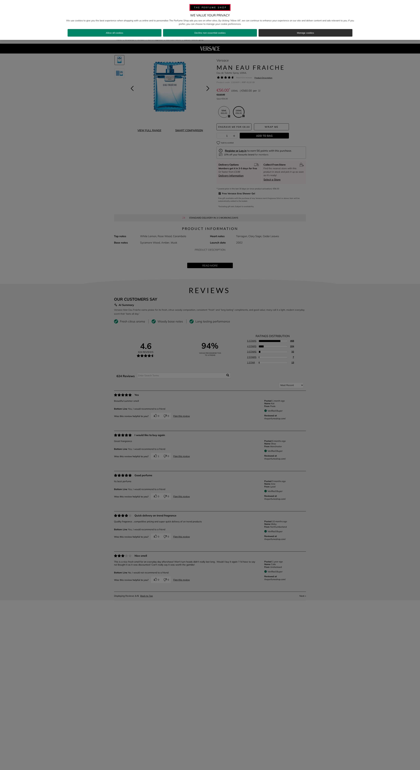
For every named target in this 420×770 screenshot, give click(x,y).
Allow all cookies (114, 32)
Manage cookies (305, 32)
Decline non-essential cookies (210, 32)
